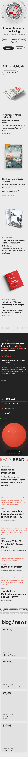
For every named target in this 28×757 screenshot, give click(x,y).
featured (10, 237)
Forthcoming (11, 111)
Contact (19, 48)
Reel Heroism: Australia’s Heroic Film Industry (13, 241)
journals (5, 176)
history (4, 609)
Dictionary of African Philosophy (11, 115)
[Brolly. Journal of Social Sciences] (14, 157)
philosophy (12, 609)
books (4, 111)
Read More (4, 377)
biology (7, 613)
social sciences (22, 609)
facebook (5, 39)
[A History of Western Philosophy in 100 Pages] (14, 280)
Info (9, 693)
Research (8, 48)
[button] (8, 491)
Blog (4, 693)
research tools (17, 348)
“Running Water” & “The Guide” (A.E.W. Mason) (12, 544)
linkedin (14, 42)
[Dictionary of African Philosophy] (14, 93)
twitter (22, 39)
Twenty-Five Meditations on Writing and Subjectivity (13, 593)
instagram (14, 39)
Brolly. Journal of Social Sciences (12, 180)
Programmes (7, 630)
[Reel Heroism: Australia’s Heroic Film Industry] (14, 219)
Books (18, 346)
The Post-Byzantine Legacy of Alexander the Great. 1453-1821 (12, 513)
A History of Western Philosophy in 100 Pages (13, 303)
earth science (15, 613)
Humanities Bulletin (11, 566)
